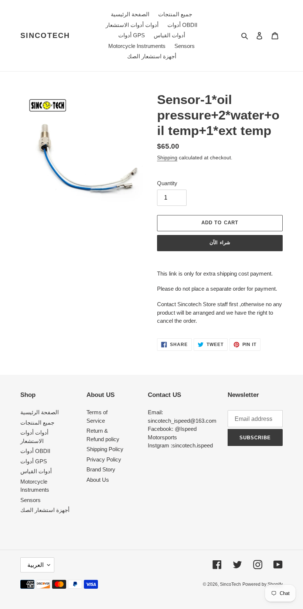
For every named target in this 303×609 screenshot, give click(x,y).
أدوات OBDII (35, 451)
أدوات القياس (36, 471)
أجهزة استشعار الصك (44, 510)
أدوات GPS (33, 461)
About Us (97, 480)
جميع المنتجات (37, 422)
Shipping (167, 157)
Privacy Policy (103, 459)
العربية (35, 565)
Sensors (30, 500)
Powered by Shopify (262, 584)
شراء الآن (220, 242)
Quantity (167, 183)
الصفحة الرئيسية (39, 412)
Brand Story (100, 469)
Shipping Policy (104, 449)
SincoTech (45, 35)
